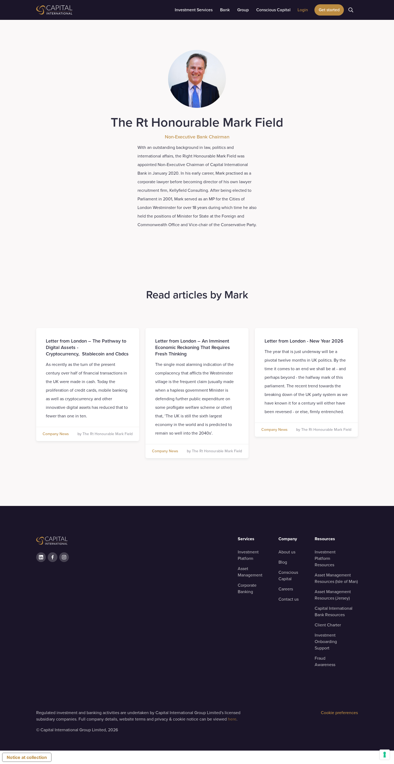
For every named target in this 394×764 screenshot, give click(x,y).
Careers (285, 589)
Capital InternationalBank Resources (333, 611)
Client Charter (328, 625)
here (232, 719)
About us (286, 552)
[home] (68, 10)
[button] (193, 10)
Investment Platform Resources (325, 558)
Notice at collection (27, 757)
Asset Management (250, 571)
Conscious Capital (288, 575)
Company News (56, 434)
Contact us (288, 599)
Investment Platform (248, 555)
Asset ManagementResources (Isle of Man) (336, 578)
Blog (282, 562)
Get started (329, 10)
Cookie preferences (339, 713)
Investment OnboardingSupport (326, 641)
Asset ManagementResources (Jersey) (333, 595)
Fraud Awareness (325, 661)
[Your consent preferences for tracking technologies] (385, 755)
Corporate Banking (247, 588)
